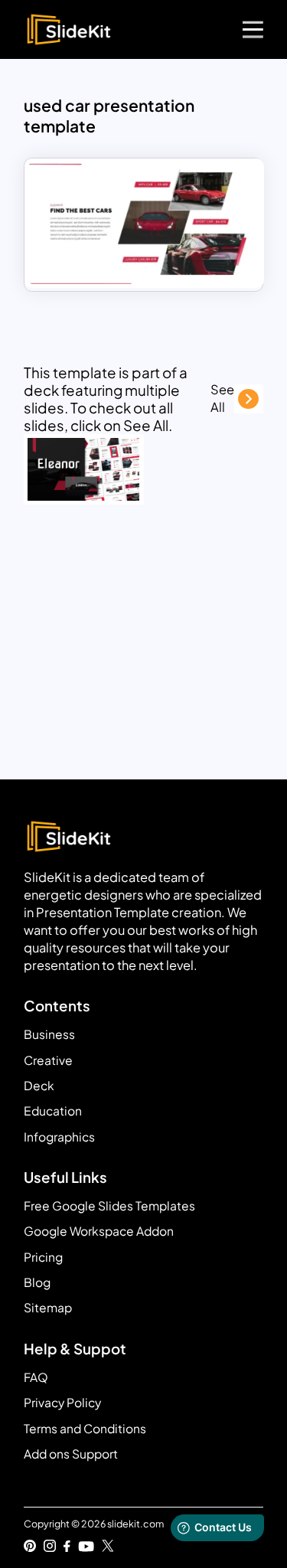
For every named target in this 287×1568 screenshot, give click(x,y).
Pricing (43, 1257)
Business (49, 1034)
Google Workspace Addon (99, 1230)
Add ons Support (71, 1453)
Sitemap (48, 1307)
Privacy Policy (62, 1402)
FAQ (36, 1377)
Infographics (59, 1136)
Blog (37, 1282)
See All (222, 398)
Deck (39, 1085)
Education (53, 1110)
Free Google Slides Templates (109, 1205)
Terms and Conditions (85, 1428)
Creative (48, 1060)
